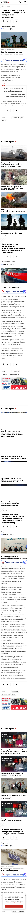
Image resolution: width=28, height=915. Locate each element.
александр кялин (6, 694)
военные (4, 120)
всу (22, 117)
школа (13, 694)
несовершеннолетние (14, 374)
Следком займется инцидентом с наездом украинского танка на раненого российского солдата (12, 164)
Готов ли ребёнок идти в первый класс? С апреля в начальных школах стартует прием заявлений (14, 751)
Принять (14, 906)
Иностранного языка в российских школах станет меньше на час (12, 819)
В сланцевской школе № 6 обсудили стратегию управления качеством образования (13, 797)
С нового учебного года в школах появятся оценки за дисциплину (12, 774)
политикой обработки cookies (14, 902)
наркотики (4, 374)
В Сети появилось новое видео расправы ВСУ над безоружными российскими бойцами (12, 188)
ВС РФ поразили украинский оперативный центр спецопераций (13, 210)
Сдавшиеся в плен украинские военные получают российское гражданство (11, 233)
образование (15, 691)
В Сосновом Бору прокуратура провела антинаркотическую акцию (13, 457)
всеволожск (21, 911)
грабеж (14, 911)
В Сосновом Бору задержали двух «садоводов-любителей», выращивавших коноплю (12, 503)
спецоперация (15, 117)
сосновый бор (15, 371)
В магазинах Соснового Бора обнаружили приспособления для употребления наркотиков (12, 480)
